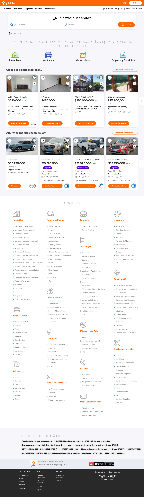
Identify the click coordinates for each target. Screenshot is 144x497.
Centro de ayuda (136, 9)
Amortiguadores (55, 244)
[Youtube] (114, 476)
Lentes (17, 384)
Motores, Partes (55, 266)
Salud (118, 395)
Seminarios (52, 362)
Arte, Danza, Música (56, 344)
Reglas (39, 490)
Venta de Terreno (22, 244)
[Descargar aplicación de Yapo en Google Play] (109, 464)
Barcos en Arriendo (56, 307)
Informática (86, 267)
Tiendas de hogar (22, 347)
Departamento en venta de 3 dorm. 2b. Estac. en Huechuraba (46, 445)
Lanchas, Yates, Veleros (58, 314)
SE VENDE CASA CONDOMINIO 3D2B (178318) (39, 449)
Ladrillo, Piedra (121, 314)
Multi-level (120, 359)
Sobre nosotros (24, 476)
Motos (51, 230)
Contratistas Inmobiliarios (126, 289)
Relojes (18, 395)
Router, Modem (88, 293)
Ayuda (21, 478)
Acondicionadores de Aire (93, 303)
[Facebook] (100, 476)
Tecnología (85, 246)
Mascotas (119, 220)
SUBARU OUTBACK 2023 (114, 453)
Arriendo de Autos (56, 237)
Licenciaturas (54, 352)
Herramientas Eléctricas (125, 296)
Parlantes (86, 285)
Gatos (118, 234)
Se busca (18, 344)
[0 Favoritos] (43, 78)
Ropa (17, 399)
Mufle (50, 263)
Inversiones (120, 355)
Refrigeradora (87, 311)
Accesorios (53, 241)
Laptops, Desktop (89, 278)
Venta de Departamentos (25, 230)
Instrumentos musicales (92, 341)
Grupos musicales (89, 348)
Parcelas (18, 288)
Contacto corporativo (23, 485)
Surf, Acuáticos (88, 385)
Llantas (51, 273)
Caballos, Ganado (123, 230)
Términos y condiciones (41, 476)
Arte (84, 337)
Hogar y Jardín (20, 315)
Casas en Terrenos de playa (26, 277)
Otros (17, 354)
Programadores (122, 384)
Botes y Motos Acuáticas (58, 311)
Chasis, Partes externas (58, 252)
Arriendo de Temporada (25, 266)
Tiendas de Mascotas (124, 241)
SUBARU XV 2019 (134, 449)
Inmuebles (6, 9)
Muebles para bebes (56, 400)
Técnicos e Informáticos (58, 355)
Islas (16, 292)
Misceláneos (121, 293)
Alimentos (120, 226)
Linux (84, 282)
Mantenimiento (122, 329)
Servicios (119, 322)
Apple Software (88, 256)
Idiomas (51, 348)
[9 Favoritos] (9, 78)
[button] (34, 83)
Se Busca (52, 277)
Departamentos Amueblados (27, 270)
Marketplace (50, 9)
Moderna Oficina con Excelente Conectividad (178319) (96, 445)
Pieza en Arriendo (22, 281)
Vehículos (18, 9)
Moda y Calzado (21, 388)
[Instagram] (104, 476)
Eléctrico (119, 311)
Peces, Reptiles (122, 248)
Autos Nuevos (54, 234)
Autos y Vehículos (55, 220)
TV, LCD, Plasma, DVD (90, 296)
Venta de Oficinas (22, 237)
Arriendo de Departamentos (26, 255)
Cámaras (85, 260)
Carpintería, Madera (124, 285)
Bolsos (17, 377)
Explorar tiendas (107, 9)
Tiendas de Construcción (126, 333)
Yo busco (52, 322)
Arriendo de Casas (22, 252)
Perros (118, 252)
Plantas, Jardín (21, 333)
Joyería (18, 381)
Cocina (18, 325)
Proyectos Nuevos (22, 299)
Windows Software (90, 300)
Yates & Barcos (54, 297)
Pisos (17, 329)
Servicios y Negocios (124, 349)
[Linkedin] (111, 476)
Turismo (119, 403)
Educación (52, 338)
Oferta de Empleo (89, 226)
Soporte (21, 481)
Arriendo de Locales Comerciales (28, 263)
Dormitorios (20, 340)
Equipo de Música (55, 259)
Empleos (84, 220)
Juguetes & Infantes (57, 382)
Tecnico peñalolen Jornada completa (37, 441)
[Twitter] (107, 476)
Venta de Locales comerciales (27, 241)
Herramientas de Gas (124, 303)
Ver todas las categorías (60, 476)
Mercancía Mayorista (90, 401)
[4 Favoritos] (76, 141)
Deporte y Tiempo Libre (92, 378)
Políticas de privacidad (40, 481)
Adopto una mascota (124, 259)
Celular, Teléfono (89, 263)
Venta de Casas (21, 234)
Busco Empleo (88, 230)
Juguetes (52, 396)
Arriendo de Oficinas (23, 259)
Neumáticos (53, 270)
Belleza (16, 371)
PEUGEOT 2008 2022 (69, 449)
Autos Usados (54, 226)
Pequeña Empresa (123, 366)
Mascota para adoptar (125, 255)
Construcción (120, 279)
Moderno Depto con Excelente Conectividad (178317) (102, 449)
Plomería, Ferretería (124, 318)
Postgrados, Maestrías (57, 359)
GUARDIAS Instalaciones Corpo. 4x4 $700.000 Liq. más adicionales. (83, 441)
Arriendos (19, 248)
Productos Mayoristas (125, 362)
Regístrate (22, 489)
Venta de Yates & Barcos (58, 318)
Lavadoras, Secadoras (91, 307)
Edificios (18, 284)
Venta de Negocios (123, 373)
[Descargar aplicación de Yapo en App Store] (99, 464)
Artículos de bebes (56, 389)
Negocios (18, 295)
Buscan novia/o (122, 244)
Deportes (84, 368)
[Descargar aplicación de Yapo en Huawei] (91, 464)
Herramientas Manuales (125, 300)
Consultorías (121, 377)
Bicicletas (86, 374)
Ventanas (19, 351)
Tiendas (58, 480)
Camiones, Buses (55, 248)
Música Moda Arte (89, 331)
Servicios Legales (123, 399)
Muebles (18, 336)
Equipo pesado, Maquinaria (59, 255)
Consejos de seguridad (122, 9)
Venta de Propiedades (24, 226)
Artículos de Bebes (22, 322)
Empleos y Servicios (33, 9)
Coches (51, 392)
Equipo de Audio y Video (92, 271)
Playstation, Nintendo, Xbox (93, 289)
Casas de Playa (21, 273)
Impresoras (86, 274)
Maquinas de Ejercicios (91, 382)
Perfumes (18, 392)
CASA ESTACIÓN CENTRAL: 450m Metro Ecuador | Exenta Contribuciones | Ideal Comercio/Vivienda (62, 453)
